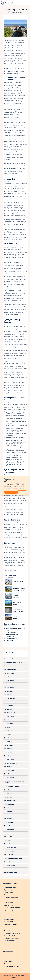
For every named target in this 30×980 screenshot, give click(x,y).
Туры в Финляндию (9, 800)
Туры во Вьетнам (9, 826)
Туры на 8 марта (8, 931)
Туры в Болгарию (9, 684)
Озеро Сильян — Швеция (17, 603)
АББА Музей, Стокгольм (16, 596)
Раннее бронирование (10, 924)
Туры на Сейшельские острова (13, 858)
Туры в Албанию (9, 673)
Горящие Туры (10, 636)
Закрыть (21, 492)
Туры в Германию (9, 687)
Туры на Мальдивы (9, 851)
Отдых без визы (8, 905)
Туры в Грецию (8, 691)
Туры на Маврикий (9, 844)
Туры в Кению (8, 738)
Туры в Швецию (8, 818)
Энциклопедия (8, 961)
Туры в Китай (8, 741)
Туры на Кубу (8, 840)
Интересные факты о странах (12, 966)
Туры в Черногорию (9, 808)
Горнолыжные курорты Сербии (13, 662)
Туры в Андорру (8, 676)
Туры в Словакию (9, 774)
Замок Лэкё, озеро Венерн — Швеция (18, 582)
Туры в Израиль (8, 705)
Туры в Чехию (8, 811)
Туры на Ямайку (8, 869)
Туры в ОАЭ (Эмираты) (10, 763)
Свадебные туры (9, 902)
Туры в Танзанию (9, 790)
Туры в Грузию (8, 694)
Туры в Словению (9, 777)
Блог (5, 964)
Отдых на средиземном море (12, 910)
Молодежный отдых (10, 916)
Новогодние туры (9, 919)
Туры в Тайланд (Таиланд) (11, 786)
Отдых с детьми (8, 894)
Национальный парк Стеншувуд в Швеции (19, 589)
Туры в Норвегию (9, 759)
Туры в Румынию (9, 770)
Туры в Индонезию (9, 712)
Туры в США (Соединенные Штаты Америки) (14, 781)
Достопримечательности (11, 956)
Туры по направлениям (10, 940)
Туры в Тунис (8, 793)
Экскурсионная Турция (10, 872)
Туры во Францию (9, 829)
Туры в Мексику (8, 752)
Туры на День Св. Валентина (12, 935)
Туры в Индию (8, 709)
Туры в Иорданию (9, 716)
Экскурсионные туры (12, 634)
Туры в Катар (7, 734)
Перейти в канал (10, 492)
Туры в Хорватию (9, 804)
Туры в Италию (8, 723)
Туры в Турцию (8, 797)
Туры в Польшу (8, 766)
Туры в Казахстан (9, 727)
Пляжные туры (8, 921)
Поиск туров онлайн (11, 632)
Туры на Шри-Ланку (9, 865)
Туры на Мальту (8, 854)
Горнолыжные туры (11, 638)
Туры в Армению (9, 680)
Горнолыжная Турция (10, 658)
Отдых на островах (9, 892)
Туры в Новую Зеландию (11, 756)
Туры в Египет (8, 702)
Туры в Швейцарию (9, 815)
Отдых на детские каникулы (12, 907)
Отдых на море (10, 640)
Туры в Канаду (8, 730)
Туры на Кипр (8, 836)
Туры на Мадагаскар (10, 847)
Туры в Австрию (8, 666)
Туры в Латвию (8, 745)
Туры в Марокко (8, 748)
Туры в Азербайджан (10, 669)
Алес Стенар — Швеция (17, 617)
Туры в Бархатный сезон (11, 897)
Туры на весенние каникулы (12, 933)
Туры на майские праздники (12, 938)
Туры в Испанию (8, 720)
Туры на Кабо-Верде (10, 833)
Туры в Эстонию (8, 822)
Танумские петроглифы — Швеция (18, 610)
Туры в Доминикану (9, 698)
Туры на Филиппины (10, 861)
